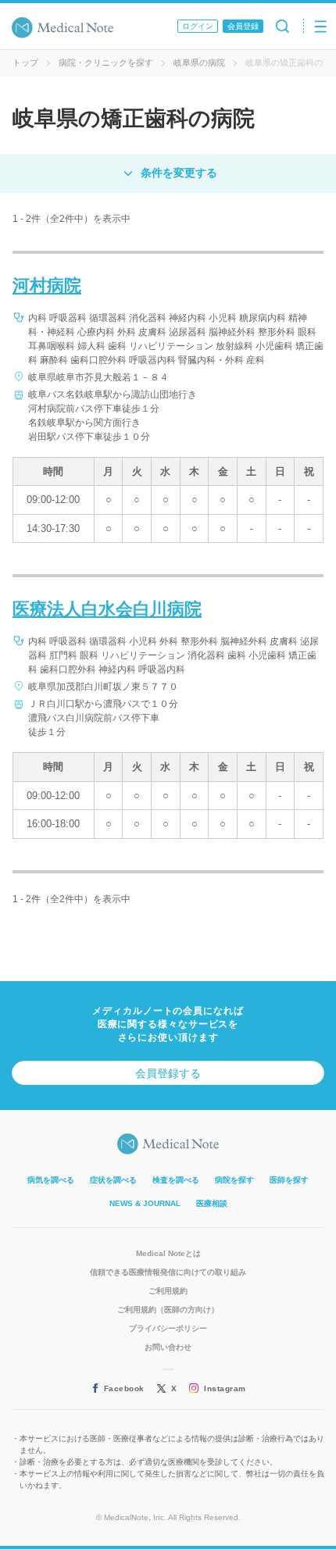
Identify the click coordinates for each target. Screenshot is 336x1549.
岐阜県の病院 (199, 62)
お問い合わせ (168, 1347)
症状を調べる (113, 1180)
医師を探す (289, 1180)
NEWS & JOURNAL (145, 1203)
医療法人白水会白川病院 (107, 609)
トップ (25, 62)
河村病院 (47, 285)
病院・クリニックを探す (106, 62)
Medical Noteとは (168, 1253)
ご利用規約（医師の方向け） (168, 1309)
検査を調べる (175, 1180)
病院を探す (234, 1180)
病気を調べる (50, 1180)
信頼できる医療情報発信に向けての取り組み (168, 1272)
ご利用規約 (168, 1291)
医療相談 (211, 1203)
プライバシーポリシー (168, 1328)
